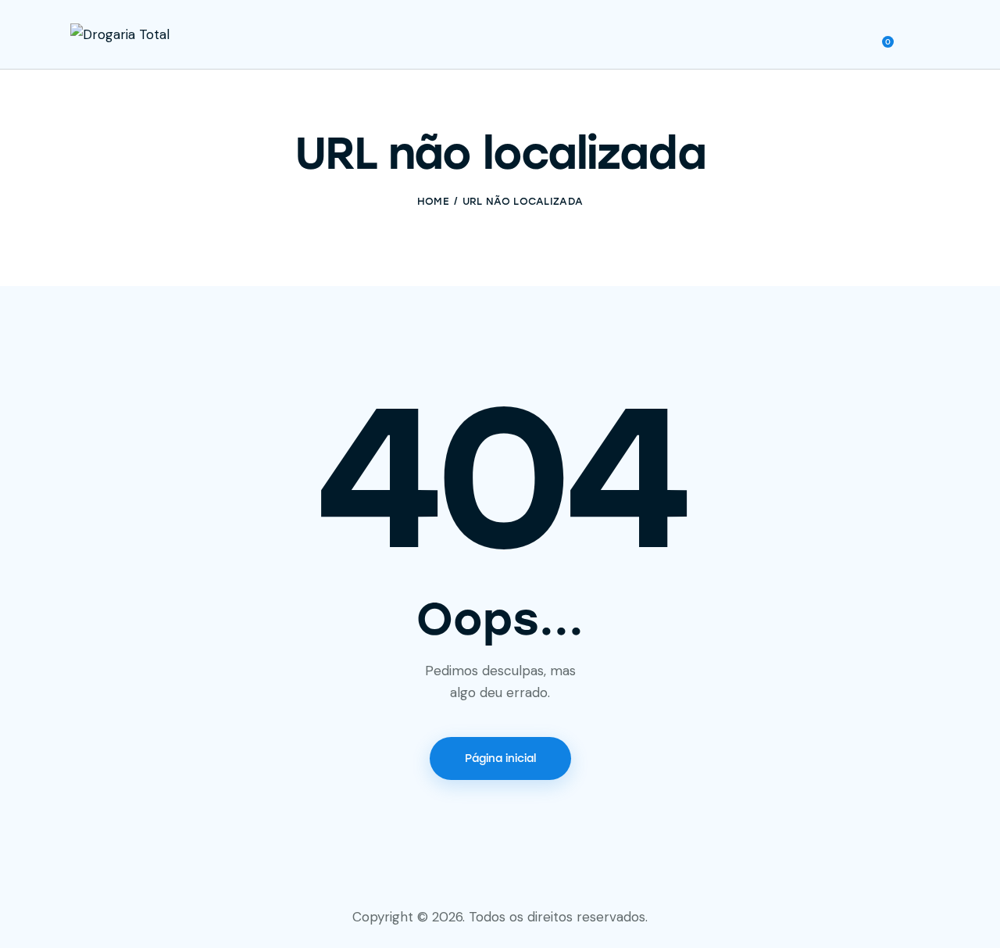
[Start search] (918, 36)
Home (433, 201)
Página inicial (500, 758)
